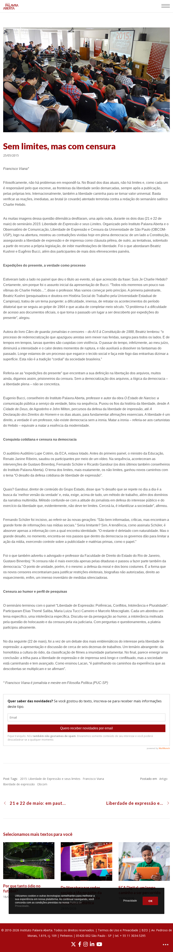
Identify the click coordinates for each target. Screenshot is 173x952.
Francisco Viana (93, 779)
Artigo (163, 779)
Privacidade (130, 900)
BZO (145, 930)
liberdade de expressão (19, 784)
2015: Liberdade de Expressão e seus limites (50, 779)
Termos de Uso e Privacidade (118, 930)
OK (150, 901)
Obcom (42, 784)
